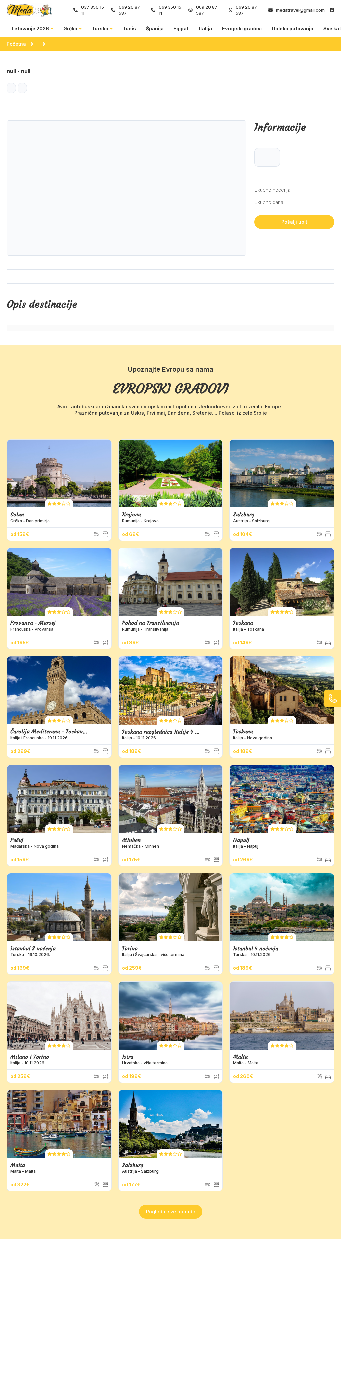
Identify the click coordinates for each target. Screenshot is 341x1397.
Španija (155, 28)
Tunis (129, 28)
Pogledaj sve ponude (170, 1211)
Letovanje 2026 (30, 28)
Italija (205, 28)
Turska (100, 28)
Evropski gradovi (242, 28)
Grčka (70, 28)
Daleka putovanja (292, 28)
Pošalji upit (294, 222)
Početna (16, 44)
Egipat (181, 28)
